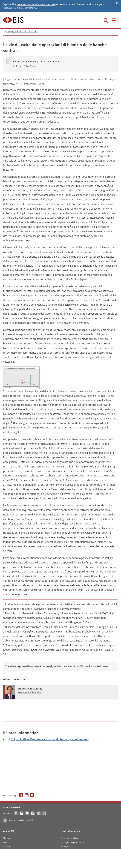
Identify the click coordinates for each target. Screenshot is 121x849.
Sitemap (6, 838)
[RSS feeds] (33, 813)
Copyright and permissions (72, 842)
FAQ (5, 842)
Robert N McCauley (26, 66)
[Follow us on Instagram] (44, 813)
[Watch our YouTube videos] (27, 813)
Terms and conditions (69, 838)
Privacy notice (66, 846)
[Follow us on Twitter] (16, 813)
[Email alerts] (5, 820)
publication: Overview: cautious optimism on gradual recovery (50, 739)
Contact (6, 846)
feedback (8, 7)
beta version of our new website (36, 4)
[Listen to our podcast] (38, 813)
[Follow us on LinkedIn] (21, 813)
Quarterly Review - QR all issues (21, 31)
